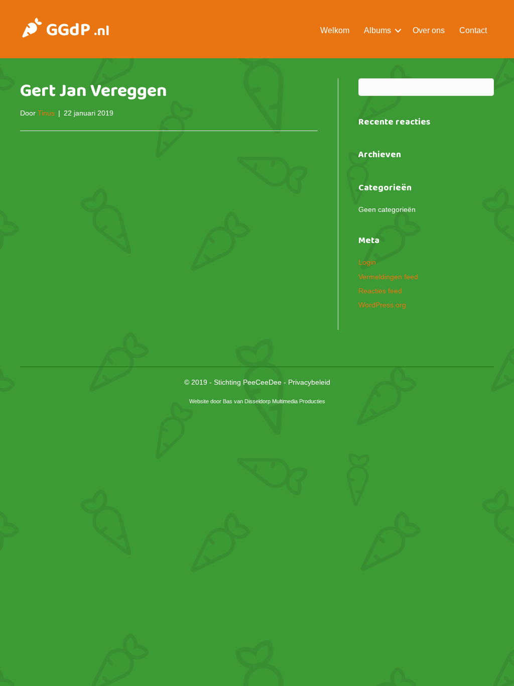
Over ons (429, 30)
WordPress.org (382, 305)
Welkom (334, 30)
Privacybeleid (309, 382)
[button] (398, 30)
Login (367, 262)
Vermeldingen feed (388, 277)
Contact (473, 30)
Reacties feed (380, 291)
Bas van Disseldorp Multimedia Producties (274, 401)
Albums (377, 30)
